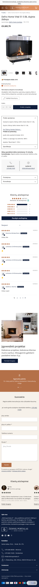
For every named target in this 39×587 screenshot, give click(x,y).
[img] (6, 230)
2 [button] (17, 298)
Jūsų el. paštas (7, 424)
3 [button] (20, 298)
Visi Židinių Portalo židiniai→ (12, 129)
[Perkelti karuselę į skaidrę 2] (19, 387)
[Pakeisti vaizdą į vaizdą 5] (30, 73)
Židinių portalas (18, 576)
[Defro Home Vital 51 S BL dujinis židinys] (19, 49)
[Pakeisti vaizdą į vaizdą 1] (4, 73)
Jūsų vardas (5, 416)
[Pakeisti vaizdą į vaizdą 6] (36, 73)
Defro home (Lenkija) (15, 22)
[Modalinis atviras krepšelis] (36, 8)
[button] (11, 204)
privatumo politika (6, 471)
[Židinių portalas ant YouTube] (8, 535)
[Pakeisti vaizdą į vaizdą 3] (17, 73)
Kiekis (3, 103)
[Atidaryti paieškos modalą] (6, 8)
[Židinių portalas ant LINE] (11, 535)
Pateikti (6, 465)
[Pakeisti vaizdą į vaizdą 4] (23, 73)
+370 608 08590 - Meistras (13, 550)
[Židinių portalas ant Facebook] (2, 535)
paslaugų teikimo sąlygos (19, 471)
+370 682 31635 (10, 168)
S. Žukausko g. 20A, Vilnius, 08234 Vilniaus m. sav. (20, 560)
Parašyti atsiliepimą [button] (19, 218)
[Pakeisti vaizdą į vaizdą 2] (10, 73)
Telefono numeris (7, 433)
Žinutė (4, 442)
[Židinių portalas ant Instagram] (5, 535)
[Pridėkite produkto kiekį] (10, 107)
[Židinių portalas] (19, 8)
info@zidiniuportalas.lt (28, 168)
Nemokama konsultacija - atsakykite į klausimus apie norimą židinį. (19, 2)
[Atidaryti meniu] (2, 8)
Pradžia (4, 12)
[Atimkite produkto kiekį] (3, 107)
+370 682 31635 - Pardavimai (14, 553)
